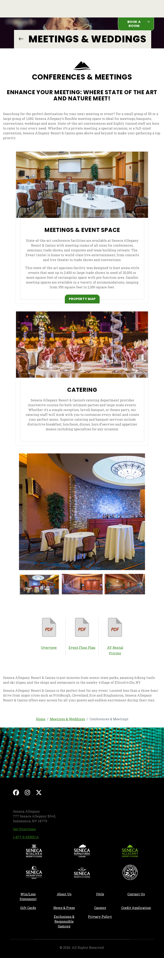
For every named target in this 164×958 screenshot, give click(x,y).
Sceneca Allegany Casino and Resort (130, 851)
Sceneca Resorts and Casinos (82, 872)
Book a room (134, 23)
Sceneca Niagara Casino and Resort (34, 851)
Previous (22, 512)
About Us (64, 894)
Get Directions (24, 829)
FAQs (100, 894)
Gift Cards (28, 908)
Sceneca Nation (130, 872)
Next (142, 512)
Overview (49, 647)
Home (40, 719)
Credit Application (137, 907)
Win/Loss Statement (28, 896)
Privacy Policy (100, 916)
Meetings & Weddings (20, 38)
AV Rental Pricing (115, 650)
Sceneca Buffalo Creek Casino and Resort (82, 851)
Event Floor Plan (82, 647)
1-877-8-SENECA (26, 837)
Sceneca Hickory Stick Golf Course (34, 872)
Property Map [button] (84, 298)
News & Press (67, 907)
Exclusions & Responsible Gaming (64, 921)
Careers (106, 907)
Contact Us (136, 894)
